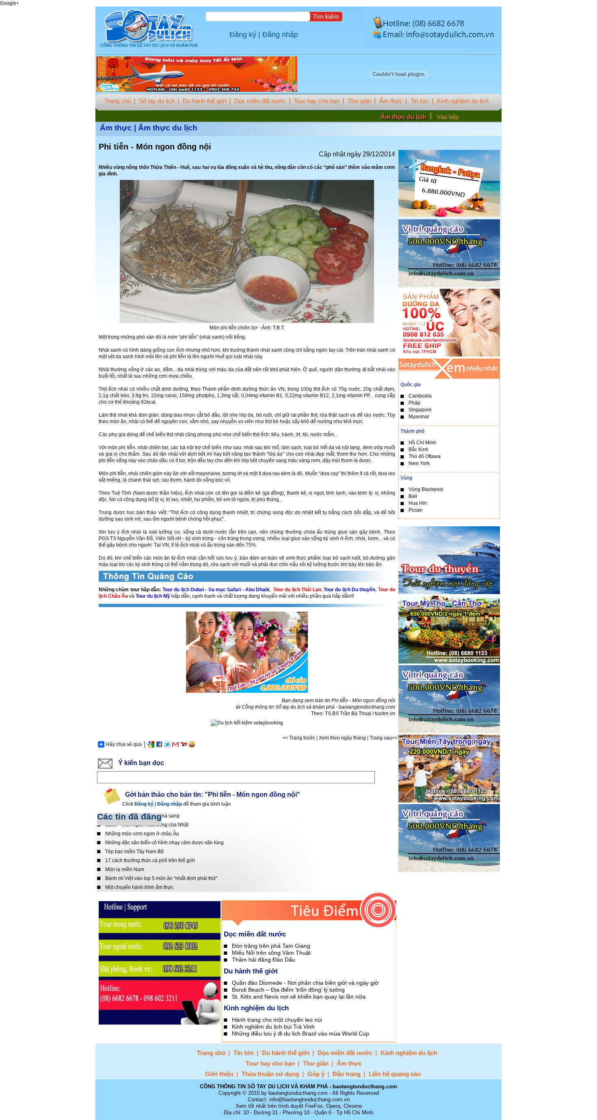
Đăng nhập (280, 34)
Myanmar (419, 416)
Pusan (416, 510)
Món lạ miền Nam (124, 869)
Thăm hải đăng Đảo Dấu (263, 959)
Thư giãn (359, 100)
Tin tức (420, 100)
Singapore (420, 410)
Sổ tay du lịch (157, 100)
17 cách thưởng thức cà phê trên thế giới (150, 860)
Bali (413, 496)
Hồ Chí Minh (422, 442)
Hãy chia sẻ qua (124, 744)
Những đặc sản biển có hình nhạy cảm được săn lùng (164, 842)
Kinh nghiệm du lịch (463, 100)
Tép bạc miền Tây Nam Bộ (134, 851)
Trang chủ (117, 100)
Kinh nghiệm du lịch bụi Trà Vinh (273, 1026)
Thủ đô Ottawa (425, 456)
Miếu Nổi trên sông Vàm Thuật (271, 952)
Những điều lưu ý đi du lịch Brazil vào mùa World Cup (300, 1033)
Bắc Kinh (418, 449)
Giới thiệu (219, 1073)
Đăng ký (242, 34)
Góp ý (315, 1073)
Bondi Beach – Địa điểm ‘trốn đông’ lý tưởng (288, 989)
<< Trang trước (298, 738)
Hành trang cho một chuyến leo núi (277, 1019)
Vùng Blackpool (426, 489)
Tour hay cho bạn (317, 100)
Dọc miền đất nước (260, 100)
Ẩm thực (390, 100)
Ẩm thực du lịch (403, 116)
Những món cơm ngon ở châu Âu (142, 834)
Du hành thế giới (204, 100)
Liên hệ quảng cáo (395, 1073)
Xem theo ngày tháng (342, 738)
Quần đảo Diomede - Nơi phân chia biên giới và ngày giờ (305, 982)
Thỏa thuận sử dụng (270, 1073)
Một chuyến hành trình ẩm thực (139, 887)
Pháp (414, 403)
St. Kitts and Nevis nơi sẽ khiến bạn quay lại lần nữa (299, 996)
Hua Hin (418, 503)
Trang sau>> (384, 738)
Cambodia (420, 396)
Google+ (9, 3)
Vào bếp (448, 116)
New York (419, 463)
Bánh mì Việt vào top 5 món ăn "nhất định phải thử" (161, 878)
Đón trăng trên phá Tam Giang (271, 946)
